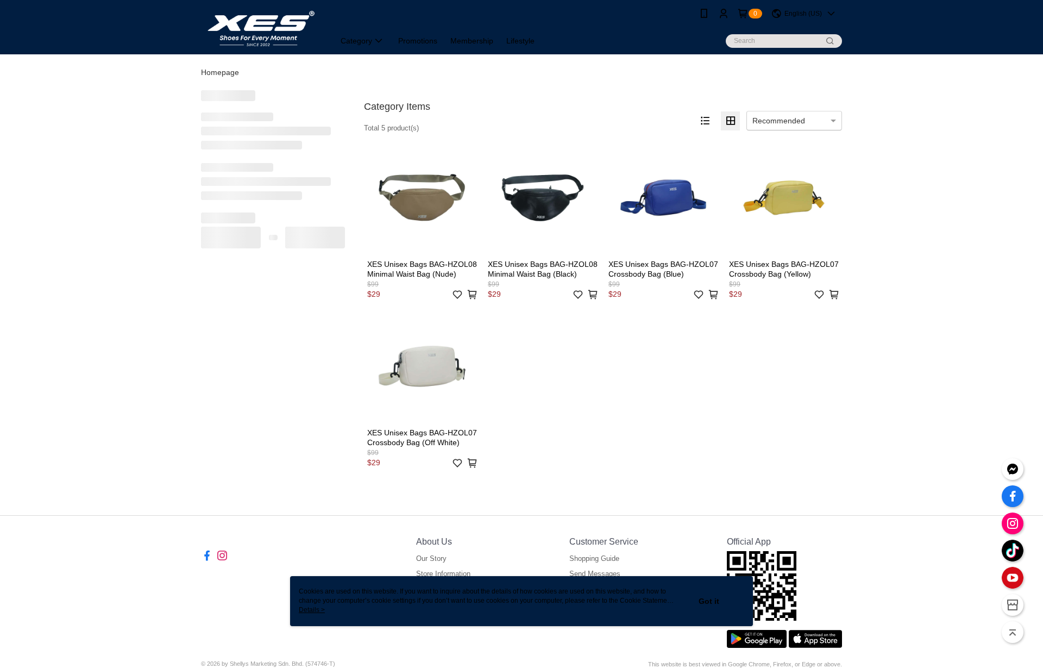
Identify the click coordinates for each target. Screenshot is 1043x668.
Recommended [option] (778, 120)
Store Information (443, 574)
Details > (312, 610)
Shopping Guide (594, 558)
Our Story (431, 558)
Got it (709, 601)
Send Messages (594, 574)
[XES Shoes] (261, 28)
